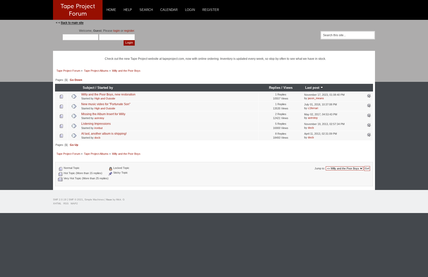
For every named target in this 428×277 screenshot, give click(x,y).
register (129, 30)
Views (288, 88)
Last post (312, 88)
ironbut (98, 127)
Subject (88, 88)
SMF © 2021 (76, 199)
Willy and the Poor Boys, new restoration (108, 94)
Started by (105, 88)
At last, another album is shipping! (104, 133)
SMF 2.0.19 (59, 199)
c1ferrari (313, 108)
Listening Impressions (96, 123)
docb (311, 127)
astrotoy (99, 118)
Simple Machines (94, 199)
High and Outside (104, 98)
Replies (274, 88)
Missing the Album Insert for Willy (103, 114)
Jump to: (320, 168)
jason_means (316, 98)
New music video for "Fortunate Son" (105, 104)
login (116, 30)
